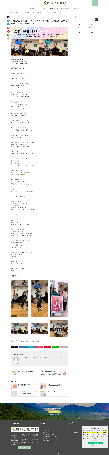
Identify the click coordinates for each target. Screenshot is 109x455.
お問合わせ (54, 411)
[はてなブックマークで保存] (8, 24)
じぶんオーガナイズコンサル (50, 436)
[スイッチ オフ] (95, 3)
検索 (75, 16)
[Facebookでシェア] (8, 21)
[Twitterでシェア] (8, 17)
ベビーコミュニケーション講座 (50, 438)
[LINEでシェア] (8, 35)
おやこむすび (56, 453)
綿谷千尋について (24, 447)
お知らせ (14, 17)
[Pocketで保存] (8, 28)
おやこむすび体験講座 (48, 434)
